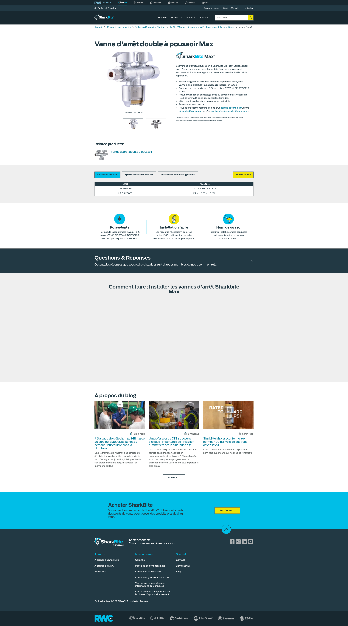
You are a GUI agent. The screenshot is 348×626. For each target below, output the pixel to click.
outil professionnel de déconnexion (229, 111)
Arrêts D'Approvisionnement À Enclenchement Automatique (202, 27)
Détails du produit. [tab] (107, 174)
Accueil (98, 27)
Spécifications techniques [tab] (139, 174)
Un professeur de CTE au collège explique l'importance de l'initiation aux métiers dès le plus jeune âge (171, 442)
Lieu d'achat (225, 510)
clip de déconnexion (231, 108)
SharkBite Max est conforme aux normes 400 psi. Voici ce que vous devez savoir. (225, 442)
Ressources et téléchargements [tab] (178, 174)
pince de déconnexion (190, 111)
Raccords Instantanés (118, 27)
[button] (243, 175)
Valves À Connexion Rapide (150, 27)
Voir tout (172, 477)
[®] (122, 2)
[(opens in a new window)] (138, 2)
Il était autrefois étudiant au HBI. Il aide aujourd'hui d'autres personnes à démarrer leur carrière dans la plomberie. (119, 443)
